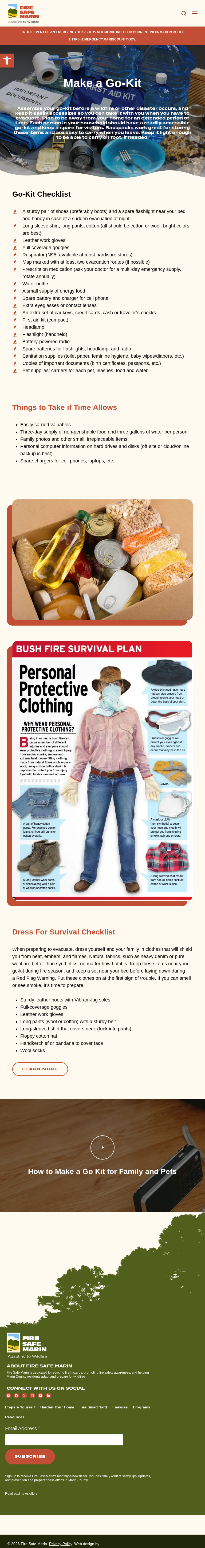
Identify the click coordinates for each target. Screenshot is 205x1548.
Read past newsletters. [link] (21, 1493)
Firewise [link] (120, 1407)
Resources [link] (15, 1417)
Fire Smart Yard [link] (93, 1407)
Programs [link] (141, 1407)
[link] (7, 61)
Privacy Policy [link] (60, 1544)
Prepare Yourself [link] (20, 1407)
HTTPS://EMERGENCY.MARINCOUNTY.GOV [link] (102, 39)
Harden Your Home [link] (57, 1407)
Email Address (23, 1428)
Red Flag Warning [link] (35, 978)
